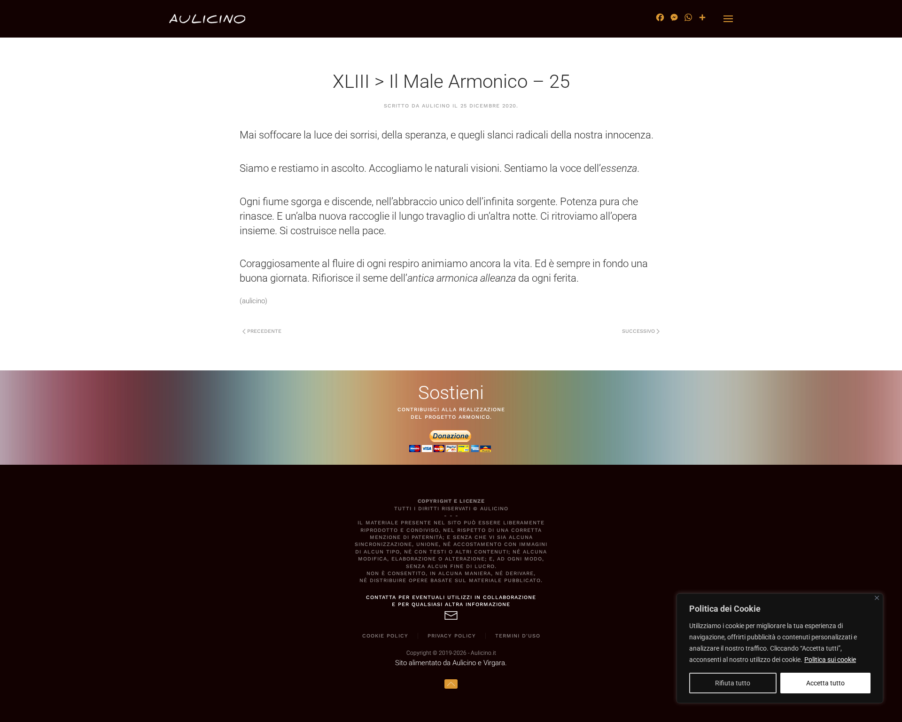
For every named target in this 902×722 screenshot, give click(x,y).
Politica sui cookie (830, 659)
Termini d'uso (517, 636)
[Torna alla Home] (207, 19)
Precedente (264, 331)
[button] (728, 19)
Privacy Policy (452, 636)
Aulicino (436, 106)
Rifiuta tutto (732, 683)
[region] (779, 648)
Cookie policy (385, 636)
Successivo (638, 331)
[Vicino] (877, 598)
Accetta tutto (825, 683)
